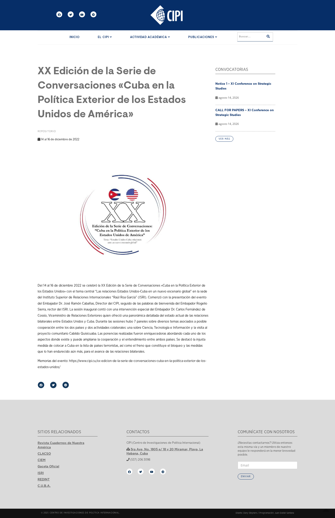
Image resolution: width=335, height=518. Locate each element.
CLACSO (44, 453)
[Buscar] (268, 36)
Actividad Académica (149, 37)
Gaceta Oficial (48, 466)
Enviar (246, 476)
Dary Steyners (250, 513)
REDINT (44, 479)
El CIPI (104, 37)
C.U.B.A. (44, 485)
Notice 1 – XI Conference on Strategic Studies (243, 86)
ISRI (41, 472)
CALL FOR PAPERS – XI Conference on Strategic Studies (244, 112)
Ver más (224, 139)
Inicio (75, 37)
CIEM (42, 460)
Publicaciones (201, 37)
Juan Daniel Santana (284, 513)
